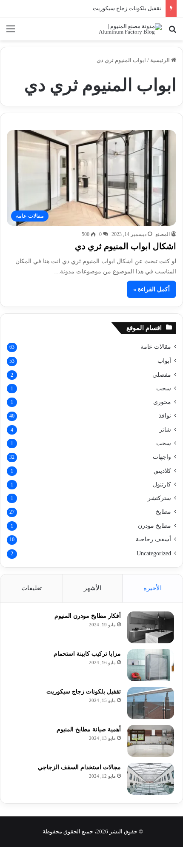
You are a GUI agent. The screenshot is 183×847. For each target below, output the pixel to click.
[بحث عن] (172, 32)
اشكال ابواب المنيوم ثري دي (125, 246)
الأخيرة (152, 588)
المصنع (162, 234)
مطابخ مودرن (154, 525)
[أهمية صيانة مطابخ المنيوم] (150, 741)
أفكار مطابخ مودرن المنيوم (87, 616)
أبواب (164, 361)
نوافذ (165, 415)
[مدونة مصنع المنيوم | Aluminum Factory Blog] (128, 28)
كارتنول (162, 484)
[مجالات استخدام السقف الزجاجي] (150, 779)
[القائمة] (10, 32)
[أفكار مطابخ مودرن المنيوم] (150, 627)
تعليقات (31, 588)
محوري (162, 401)
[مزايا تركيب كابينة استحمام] (150, 665)
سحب (163, 388)
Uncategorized (154, 553)
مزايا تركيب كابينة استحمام (87, 654)
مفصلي (161, 374)
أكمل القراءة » (151, 289)
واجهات (162, 457)
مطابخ (163, 512)
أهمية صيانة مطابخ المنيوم (89, 729)
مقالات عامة (155, 347)
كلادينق (162, 470)
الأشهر (92, 588)
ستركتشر (159, 498)
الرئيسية (160, 60)
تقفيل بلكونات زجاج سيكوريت (127, 8)
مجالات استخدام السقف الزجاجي (79, 767)
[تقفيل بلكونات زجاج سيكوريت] (150, 703)
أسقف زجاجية (153, 539)
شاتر (165, 429)
